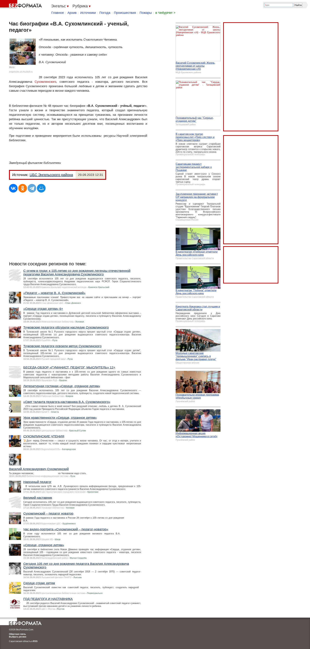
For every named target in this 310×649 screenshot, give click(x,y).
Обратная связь (17, 634)
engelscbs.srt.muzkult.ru (21, 72)
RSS (35, 641)
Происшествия (125, 13)
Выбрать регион (17, 637)
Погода (104, 13)
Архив (72, 13)
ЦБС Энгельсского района (51, 175)
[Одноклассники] (22, 188)
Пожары (146, 13)
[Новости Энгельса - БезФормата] (21, 4)
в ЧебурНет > (165, 13)
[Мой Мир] (41, 188)
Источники (88, 13)
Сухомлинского (45, 81)
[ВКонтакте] (13, 188)
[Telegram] (32, 188)
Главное (57, 13)
